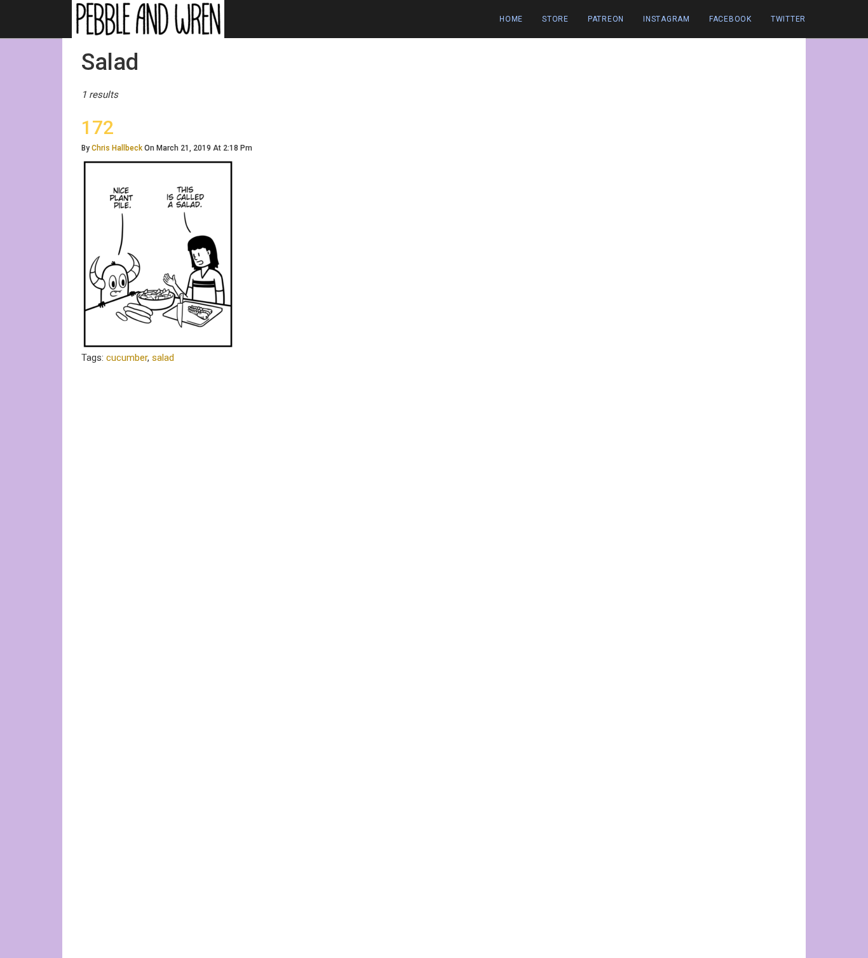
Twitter (788, 19)
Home (511, 19)
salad (163, 357)
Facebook (730, 19)
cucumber (126, 357)
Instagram (666, 19)
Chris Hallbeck (117, 148)
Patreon (606, 19)
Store (555, 19)
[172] (157, 253)
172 (97, 127)
